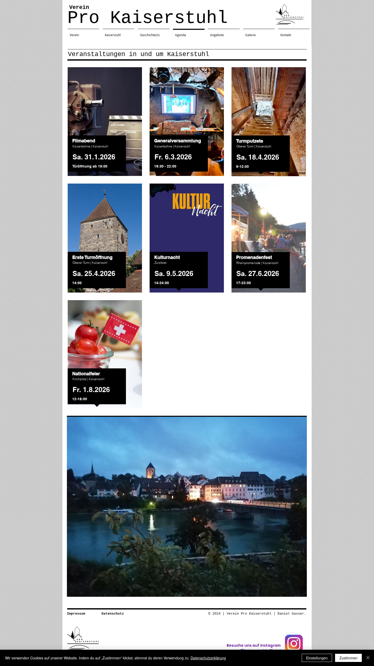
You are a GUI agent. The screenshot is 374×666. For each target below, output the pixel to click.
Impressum (76, 614)
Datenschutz (113, 614)
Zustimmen (348, 657)
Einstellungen (317, 657)
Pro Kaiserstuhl (147, 18)
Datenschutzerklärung (208, 657)
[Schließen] (368, 658)
